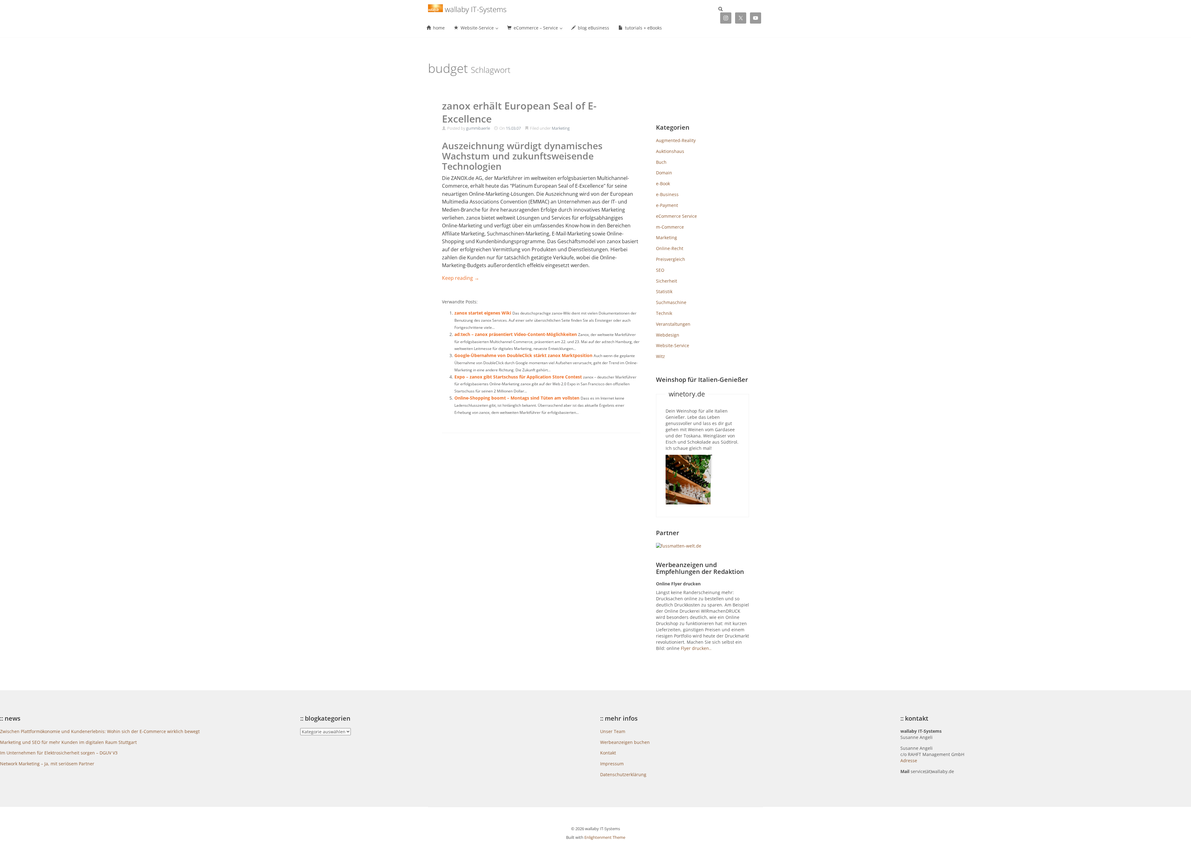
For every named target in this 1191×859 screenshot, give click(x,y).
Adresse (908, 760)
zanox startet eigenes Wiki (482, 313)
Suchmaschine (671, 302)
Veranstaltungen (673, 324)
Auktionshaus (670, 151)
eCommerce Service (676, 216)
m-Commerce (670, 227)
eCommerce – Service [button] (535, 28)
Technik (664, 313)
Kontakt (608, 753)
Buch (661, 162)
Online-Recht (669, 248)
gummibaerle (478, 128)
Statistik (664, 291)
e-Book (663, 183)
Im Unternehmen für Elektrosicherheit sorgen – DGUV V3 (59, 753)
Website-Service (672, 345)
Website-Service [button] (477, 28)
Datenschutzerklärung (623, 774)
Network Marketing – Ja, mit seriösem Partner (47, 764)
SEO (660, 270)
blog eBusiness (593, 28)
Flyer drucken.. (696, 648)
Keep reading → (460, 278)
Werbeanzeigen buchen (625, 742)
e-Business (667, 194)
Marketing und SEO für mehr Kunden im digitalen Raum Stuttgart (68, 742)
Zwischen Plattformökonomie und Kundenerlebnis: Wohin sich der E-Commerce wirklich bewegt (100, 731)
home (438, 28)
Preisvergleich (670, 259)
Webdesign (667, 335)
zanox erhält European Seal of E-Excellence (519, 112)
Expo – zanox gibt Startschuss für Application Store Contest (518, 377)
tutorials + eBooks (643, 28)
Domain (664, 173)
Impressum (612, 764)
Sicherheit (666, 281)
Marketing (561, 128)
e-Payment (667, 205)
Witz (660, 356)
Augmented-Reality (676, 140)
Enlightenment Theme (604, 837)
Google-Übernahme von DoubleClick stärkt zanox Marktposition (523, 355)
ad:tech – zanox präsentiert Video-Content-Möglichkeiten (515, 334)
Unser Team (612, 731)
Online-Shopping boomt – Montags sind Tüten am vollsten (516, 398)
